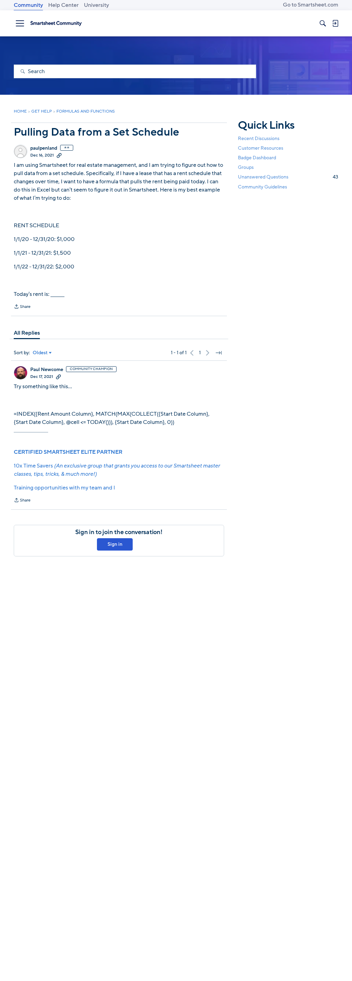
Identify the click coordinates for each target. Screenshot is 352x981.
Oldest (40, 352)
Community (28, 5)
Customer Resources (260, 148)
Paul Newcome (46, 370)
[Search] (323, 23)
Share (22, 307)
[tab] (27, 333)
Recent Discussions (258, 138)
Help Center (63, 5)
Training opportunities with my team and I (64, 488)
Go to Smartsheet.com (310, 5)
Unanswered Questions (288, 177)
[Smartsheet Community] (56, 23)
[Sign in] (335, 23)
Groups (246, 167)
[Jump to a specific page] (218, 352)
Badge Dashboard (257, 157)
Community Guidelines (262, 187)
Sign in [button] (115, 544)
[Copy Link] (59, 155)
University (96, 5)
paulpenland (43, 148)
